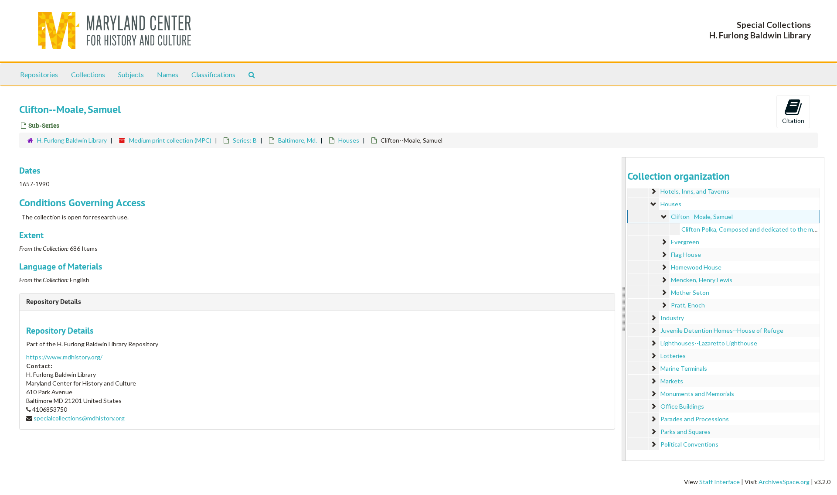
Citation (793, 120)
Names (167, 74)
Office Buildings (682, 406)
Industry (672, 317)
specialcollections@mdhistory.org (79, 418)
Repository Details (53, 301)
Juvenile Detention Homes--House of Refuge (721, 330)
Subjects (131, 74)
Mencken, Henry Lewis (701, 279)
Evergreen (685, 242)
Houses (348, 140)
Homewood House (696, 267)
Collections (88, 74)
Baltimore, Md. (297, 140)
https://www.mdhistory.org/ (64, 357)
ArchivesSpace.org (784, 481)
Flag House (686, 254)
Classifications (213, 74)
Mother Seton (690, 292)
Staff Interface (719, 481)
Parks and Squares (685, 431)
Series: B (245, 140)
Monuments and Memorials (697, 393)
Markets (671, 381)
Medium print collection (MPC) (170, 140)
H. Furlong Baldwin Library (72, 140)
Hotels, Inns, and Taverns (694, 191)
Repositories (39, 74)
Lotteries (673, 355)
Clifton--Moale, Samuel (702, 216)
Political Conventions (689, 444)
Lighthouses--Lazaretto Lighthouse (708, 343)
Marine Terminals (683, 368)
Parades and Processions (694, 419)
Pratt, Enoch (688, 305)
